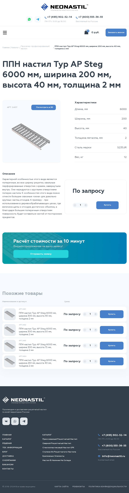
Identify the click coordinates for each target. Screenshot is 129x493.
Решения (7, 443)
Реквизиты (78, 487)
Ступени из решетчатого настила (59, 452)
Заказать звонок (116, 32)
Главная (6, 48)
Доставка (8, 456)
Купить (107, 205)
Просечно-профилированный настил (35, 47)
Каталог (15, 48)
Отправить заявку (41, 254)
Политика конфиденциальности (108, 487)
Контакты (8, 469)
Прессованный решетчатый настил (59, 439)
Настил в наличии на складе (56, 460)
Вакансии (7, 465)
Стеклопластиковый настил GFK (58, 448)
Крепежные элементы (53, 456)
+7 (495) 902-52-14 (59, 17)
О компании (9, 460)
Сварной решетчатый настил (56, 443)
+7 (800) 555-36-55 (90, 17)
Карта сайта (62, 487)
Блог (5, 452)
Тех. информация (12, 448)
